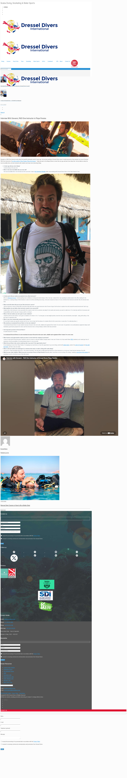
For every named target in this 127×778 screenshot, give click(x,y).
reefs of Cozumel (79, 345)
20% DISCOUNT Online (6, 693)
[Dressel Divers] (30, 89)
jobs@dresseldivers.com (9, 688)
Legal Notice (22, 693)
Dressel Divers (4, 449)
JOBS (5, 673)
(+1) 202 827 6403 (8, 622)
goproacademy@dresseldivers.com (12, 690)
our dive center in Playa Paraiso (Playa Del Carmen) (24, 161)
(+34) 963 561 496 (8, 625)
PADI (72, 339)
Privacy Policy (36, 535)
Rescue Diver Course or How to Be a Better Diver (15, 505)
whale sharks (66, 345)
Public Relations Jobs (8, 678)
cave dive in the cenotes (82, 352)
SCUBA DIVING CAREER (9, 667)
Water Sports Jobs (8, 682)
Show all (2, 112)
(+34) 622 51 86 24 (10, 628)
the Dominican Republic (40, 171)
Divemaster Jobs (7, 675)
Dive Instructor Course (9, 671)
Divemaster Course (8, 669)
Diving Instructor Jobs (9, 677)
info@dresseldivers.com (9, 619)
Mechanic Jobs (7, 680)
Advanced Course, (12, 298)
